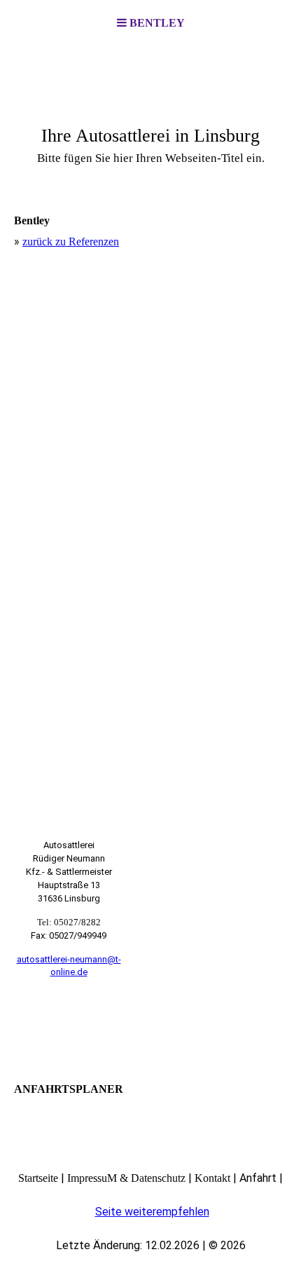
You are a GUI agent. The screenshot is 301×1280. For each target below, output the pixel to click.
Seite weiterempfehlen (152, 1211)
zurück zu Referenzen (70, 241)
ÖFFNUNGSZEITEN (69, 1026)
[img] (150, 116)
